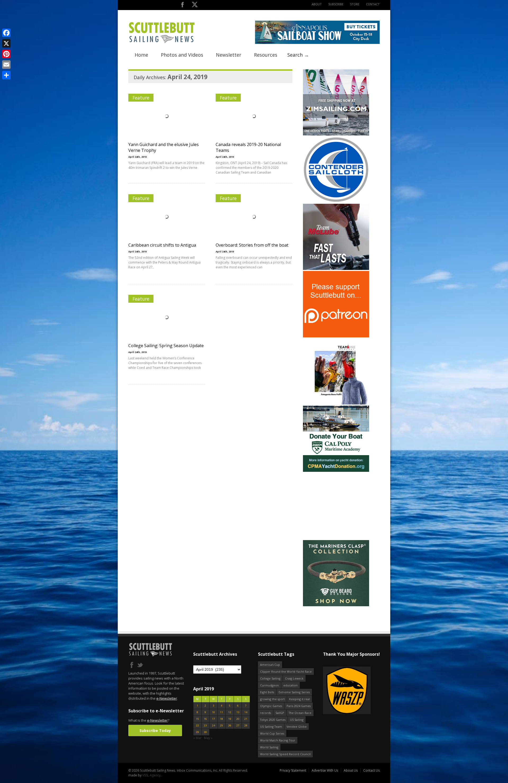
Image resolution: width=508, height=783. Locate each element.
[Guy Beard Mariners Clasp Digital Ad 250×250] (336, 605)
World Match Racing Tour (277, 740)
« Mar (197, 738)
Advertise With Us (325, 770)
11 (221, 712)
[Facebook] (6, 33)
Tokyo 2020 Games (272, 720)
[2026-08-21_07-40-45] (317, 42)
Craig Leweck (294, 678)
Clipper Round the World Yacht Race (286, 671)
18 (221, 719)
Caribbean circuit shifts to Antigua (162, 245)
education (290, 685)
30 (205, 732)
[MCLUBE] (336, 268)
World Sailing (269, 747)
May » (208, 738)
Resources (265, 55)
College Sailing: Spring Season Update (166, 345)
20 (237, 719)
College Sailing (270, 678)
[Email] (6, 64)
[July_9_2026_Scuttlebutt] (336, 470)
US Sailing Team (271, 726)
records (265, 713)
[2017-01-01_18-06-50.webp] (331, 691)
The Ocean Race (300, 713)
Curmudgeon (269, 685)
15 (197, 719)
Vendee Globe (297, 726)
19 (229, 719)
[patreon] (336, 336)
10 (213, 712)
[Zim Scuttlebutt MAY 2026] (336, 134)
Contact (373, 4)
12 (229, 712)
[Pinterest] (6, 54)
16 (205, 719)
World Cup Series (272, 733)
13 (237, 712)
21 (245, 719)
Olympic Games (271, 706)
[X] (6, 43)
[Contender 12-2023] (336, 201)
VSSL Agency (151, 775)
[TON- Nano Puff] (336, 403)
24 (213, 725)
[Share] (6, 75)
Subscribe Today (155, 730)
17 (213, 719)
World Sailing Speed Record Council (285, 754)
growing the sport (272, 699)
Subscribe (335, 4)
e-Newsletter (166, 698)
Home (141, 55)
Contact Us (371, 770)
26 (229, 725)
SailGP (279, 713)
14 (245, 712)
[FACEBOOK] (182, 6)
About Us (351, 770)
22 (197, 725)
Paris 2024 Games (299, 706)
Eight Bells (267, 692)
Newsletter (228, 55)
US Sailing (296, 720)
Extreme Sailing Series (294, 692)
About (317, 4)
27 (237, 725)
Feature (141, 97)
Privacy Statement (293, 770)
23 (205, 725)
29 (197, 732)
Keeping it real (299, 699)
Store (354, 4)
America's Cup (270, 665)
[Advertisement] (336, 506)
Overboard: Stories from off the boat (252, 245)
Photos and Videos (182, 55)
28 (245, 725)
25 (221, 725)
